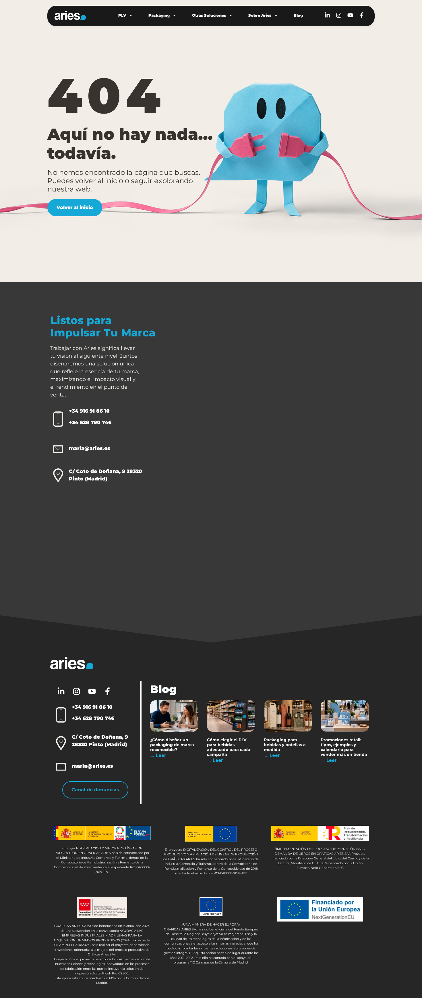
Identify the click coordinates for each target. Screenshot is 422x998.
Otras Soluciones (209, 15)
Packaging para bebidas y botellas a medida (285, 744)
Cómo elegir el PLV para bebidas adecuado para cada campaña (228, 747)
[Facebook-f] (361, 15)
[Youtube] (350, 15)
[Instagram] (338, 15)
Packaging (159, 15)
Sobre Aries (259, 15)
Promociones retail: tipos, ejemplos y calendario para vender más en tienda (344, 747)
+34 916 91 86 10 (89, 411)
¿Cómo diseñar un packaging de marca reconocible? (172, 744)
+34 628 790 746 (90, 422)
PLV (122, 15)
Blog (298, 15)
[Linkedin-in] (327, 15)
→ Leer (158, 755)
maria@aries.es (89, 448)
